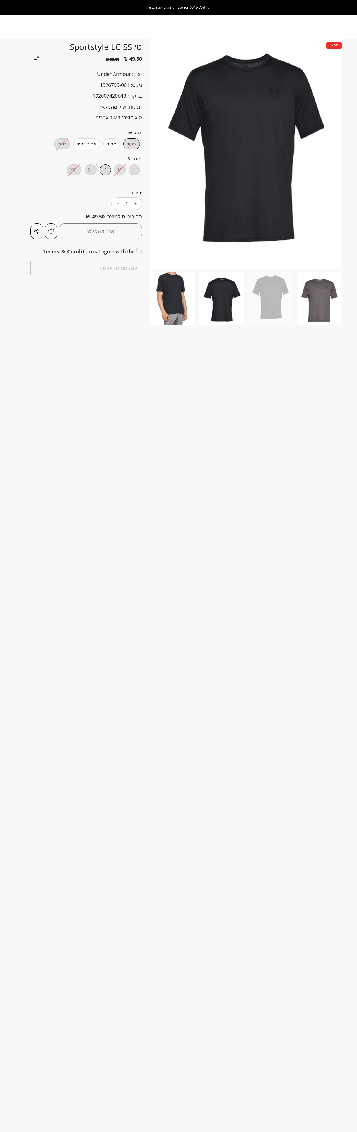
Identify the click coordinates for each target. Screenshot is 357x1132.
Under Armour (114, 74)
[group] (319, 298)
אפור (111, 143)
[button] (267, 245)
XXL (72, 171)
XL (89, 171)
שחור (129, 145)
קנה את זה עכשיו (119, 268)
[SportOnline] (330, 7)
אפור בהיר (87, 143)
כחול (60, 145)
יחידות (136, 192)
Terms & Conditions (70, 251)
